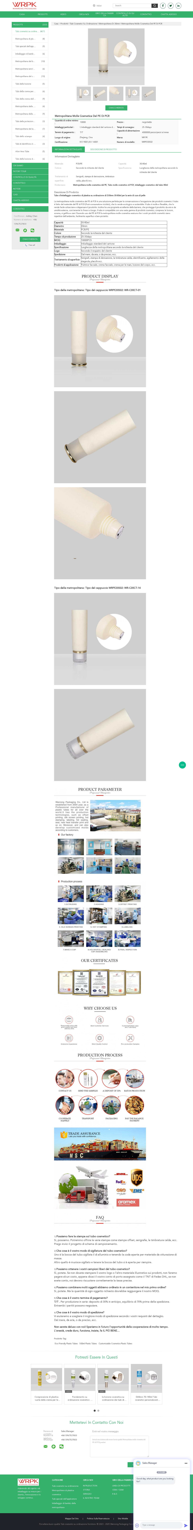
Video (63, 14)
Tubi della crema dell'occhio (30, 99)
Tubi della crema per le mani (30, 91)
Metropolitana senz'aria (30, 69)
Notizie (17, 189)
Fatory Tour (19, 171)
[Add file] (137, 1525)
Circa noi (84, 14)
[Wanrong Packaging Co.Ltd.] (17, 230)
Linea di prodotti (121, 1486)
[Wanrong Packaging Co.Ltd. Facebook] (163, 6)
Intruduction (90, 1486)
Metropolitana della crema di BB (30, 114)
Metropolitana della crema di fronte (30, 106)
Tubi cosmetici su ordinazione (30, 31)
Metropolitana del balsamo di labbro (30, 61)
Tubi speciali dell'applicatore (30, 46)
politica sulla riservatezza (98, 1519)
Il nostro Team (91, 1498)
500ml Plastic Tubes (88, 1344)
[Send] (186, 1525)
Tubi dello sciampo (30, 136)
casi (15, 195)
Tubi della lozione (30, 84)
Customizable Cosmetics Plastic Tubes (115, 1344)
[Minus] (186, 1463)
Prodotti (42, 14)
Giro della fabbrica (104, 14)
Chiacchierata (116, 108)
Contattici (145, 14)
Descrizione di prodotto (103, 150)
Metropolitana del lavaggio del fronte (30, 129)
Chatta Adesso (169, 14)
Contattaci (19, 183)
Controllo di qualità (125, 14)
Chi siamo (18, 166)
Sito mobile (123, 1519)
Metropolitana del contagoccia (30, 76)
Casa (22, 14)
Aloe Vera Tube (30, 151)
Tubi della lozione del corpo (30, 159)
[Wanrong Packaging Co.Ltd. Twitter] (171, 6)
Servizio (87, 1494)
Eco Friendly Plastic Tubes (66, 1344)
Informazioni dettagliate (68, 150)
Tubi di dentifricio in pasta (30, 144)
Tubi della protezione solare (30, 121)
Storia (86, 1490)
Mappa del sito (72, 1519)
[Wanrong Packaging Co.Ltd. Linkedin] (178, 6)
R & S (114, 1494)
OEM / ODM (117, 1490)
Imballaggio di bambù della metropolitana (30, 54)
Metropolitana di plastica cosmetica (30, 39)
